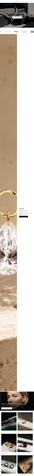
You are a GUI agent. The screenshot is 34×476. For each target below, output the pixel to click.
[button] (3, 1)
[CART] (32, 1)
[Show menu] (1, 1)
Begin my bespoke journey (17, 17)
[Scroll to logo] (9, 32)
